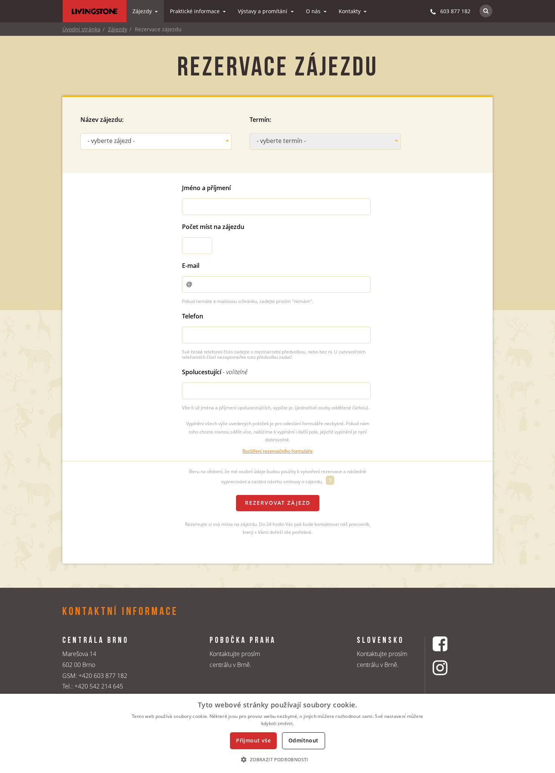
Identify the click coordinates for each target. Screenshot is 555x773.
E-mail (190, 265)
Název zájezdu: (101, 119)
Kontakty (350, 11)
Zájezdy (143, 11)
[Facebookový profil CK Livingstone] (449, 643)
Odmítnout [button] (303, 740)
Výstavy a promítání (263, 11)
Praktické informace (195, 11)
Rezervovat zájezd (277, 502)
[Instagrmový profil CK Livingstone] (449, 667)
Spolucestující (214, 372)
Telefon (192, 316)
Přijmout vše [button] (253, 740)
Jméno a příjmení (206, 188)
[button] (277, 759)
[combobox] (155, 141)
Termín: (260, 119)
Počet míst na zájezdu (213, 227)
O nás (314, 11)
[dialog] (277, 733)
